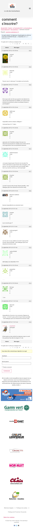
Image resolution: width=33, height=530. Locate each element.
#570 (30, 148)
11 (28, 43)
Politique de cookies (21, 508)
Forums (10, 28)
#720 (30, 247)
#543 (30, 67)
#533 (30, 50)
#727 (30, 301)
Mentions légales (9, 508)
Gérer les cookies (9, 517)
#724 (30, 283)
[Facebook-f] (14, 525)
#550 (30, 84)
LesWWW (16, 522)
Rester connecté (7, 367)
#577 (30, 171)
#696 (30, 226)
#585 (30, 190)
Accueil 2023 (4, 28)
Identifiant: (4, 355)
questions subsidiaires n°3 (12, 32)
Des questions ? (14, 29)
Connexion (7, 371)
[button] (29, 8)
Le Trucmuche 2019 (18, 28)
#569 (30, 127)
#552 (30, 107)
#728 (30, 322)
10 (25, 43)
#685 (30, 208)
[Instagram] (18, 525)
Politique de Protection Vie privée (17, 512)
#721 (30, 265)
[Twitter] (16, 525)
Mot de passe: (5, 361)
